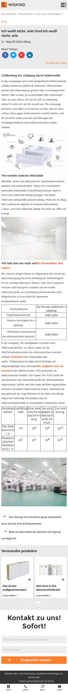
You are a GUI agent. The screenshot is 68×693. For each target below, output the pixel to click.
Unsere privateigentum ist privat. (36, 681)
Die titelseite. (9, 13)
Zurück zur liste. (56, 63)
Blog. (4, 21)
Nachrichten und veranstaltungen (40, 13)
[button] (38, 603)
